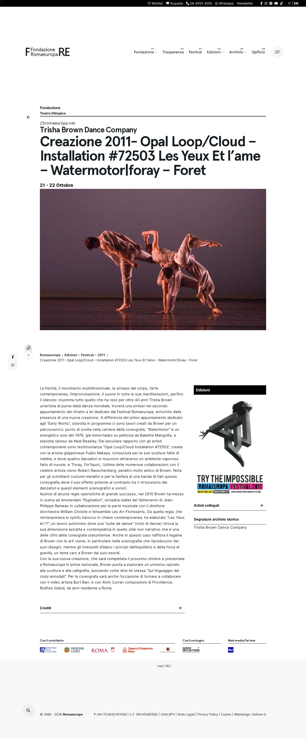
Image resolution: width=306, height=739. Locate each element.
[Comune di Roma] (103, 650)
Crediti (45, 608)
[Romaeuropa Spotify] (270, 3)
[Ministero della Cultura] (48, 650)
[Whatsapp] (13, 365)
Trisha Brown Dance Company (220, 527)
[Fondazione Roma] (167, 650)
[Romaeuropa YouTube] (276, 3)
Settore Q (259, 714)
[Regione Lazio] (74, 650)
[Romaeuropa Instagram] (266, 3)
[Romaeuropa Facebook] (262, 3)
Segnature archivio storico (216, 519)
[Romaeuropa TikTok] (281, 3)
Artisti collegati (206, 505)
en (296, 3)
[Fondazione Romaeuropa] (47, 52)
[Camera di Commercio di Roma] (138, 650)
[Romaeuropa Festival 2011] (230, 400)
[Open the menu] (277, 52)
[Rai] (230, 650)
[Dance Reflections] (191, 650)
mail (160, 666)
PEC (168, 666)
